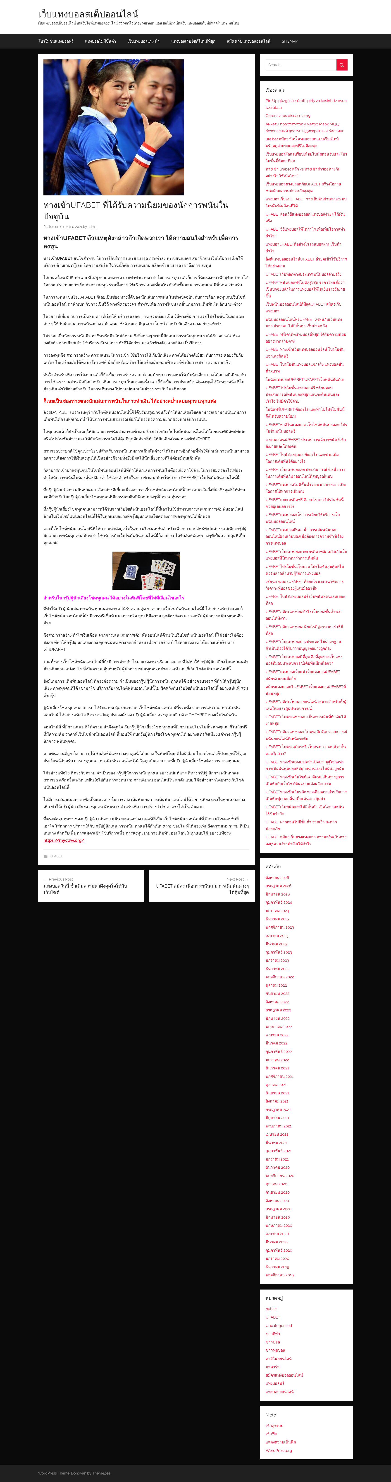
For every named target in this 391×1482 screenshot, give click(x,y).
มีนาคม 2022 (276, 1043)
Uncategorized (279, 1325)
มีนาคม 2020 (277, 1242)
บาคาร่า (272, 1367)
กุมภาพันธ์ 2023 (279, 952)
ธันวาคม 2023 (277, 919)
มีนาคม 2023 (276, 944)
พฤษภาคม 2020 (279, 1225)
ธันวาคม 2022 (277, 968)
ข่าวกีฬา (273, 1333)
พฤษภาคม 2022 (279, 1026)
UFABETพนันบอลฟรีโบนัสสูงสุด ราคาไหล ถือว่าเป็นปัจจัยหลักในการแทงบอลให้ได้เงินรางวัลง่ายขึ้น (305, 289)
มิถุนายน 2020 (278, 1217)
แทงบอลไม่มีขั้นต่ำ (100, 41)
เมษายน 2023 (277, 935)
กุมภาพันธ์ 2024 (279, 902)
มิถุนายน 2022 (278, 1018)
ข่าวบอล (273, 1342)
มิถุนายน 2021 (277, 1117)
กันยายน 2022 (277, 993)
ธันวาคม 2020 (278, 1167)
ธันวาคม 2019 (277, 1267)
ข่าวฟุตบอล (275, 1350)
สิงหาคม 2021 (277, 1101)
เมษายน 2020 (277, 1233)
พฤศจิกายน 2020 (280, 1175)
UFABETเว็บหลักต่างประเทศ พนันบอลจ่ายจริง (303, 274)
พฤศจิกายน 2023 (280, 927)
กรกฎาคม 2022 (278, 1010)
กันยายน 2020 (278, 1192)
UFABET (56, 856)
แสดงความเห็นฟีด (281, 1442)
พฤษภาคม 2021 (278, 1126)
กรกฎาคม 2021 (278, 1109)
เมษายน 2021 (277, 1134)
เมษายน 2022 (277, 1035)
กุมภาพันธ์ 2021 (278, 1151)
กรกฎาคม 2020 (278, 1209)
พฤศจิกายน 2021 (279, 1076)
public (271, 1309)
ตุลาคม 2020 (276, 1184)
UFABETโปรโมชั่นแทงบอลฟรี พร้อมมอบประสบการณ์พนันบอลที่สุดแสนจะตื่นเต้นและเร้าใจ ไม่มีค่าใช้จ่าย (303, 394)
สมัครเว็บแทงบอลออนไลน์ (248, 41)
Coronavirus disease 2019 (288, 115)
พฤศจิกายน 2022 (280, 977)
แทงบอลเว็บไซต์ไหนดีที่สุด (193, 41)
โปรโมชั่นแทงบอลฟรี (56, 41)
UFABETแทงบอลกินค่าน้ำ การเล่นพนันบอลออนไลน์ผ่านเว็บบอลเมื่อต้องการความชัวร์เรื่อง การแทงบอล (304, 537)
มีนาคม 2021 (276, 1142)
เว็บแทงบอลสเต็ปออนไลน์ (88, 14)
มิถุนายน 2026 (278, 894)
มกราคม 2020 (277, 1258)
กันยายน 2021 (277, 1093)
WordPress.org (279, 1450)
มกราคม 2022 (277, 1060)
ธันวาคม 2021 (277, 1068)
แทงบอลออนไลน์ (280, 1392)
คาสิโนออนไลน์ (279, 1358)
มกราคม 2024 (277, 910)
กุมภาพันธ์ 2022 (279, 1051)
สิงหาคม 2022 (277, 1002)
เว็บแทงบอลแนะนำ (144, 41)
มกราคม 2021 (277, 1159)
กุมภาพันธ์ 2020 (279, 1250)
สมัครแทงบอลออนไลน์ (284, 1375)
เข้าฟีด (271, 1433)
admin (93, 227)
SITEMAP (290, 41)
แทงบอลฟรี (275, 1383)
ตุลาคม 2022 (276, 985)
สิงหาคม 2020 (277, 1200)
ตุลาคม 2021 (276, 1084)
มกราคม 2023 (277, 960)
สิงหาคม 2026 (277, 877)
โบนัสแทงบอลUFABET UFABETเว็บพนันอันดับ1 (305, 379)
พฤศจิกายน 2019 (280, 1275)
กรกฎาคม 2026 (278, 885)
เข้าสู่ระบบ (274, 1425)
